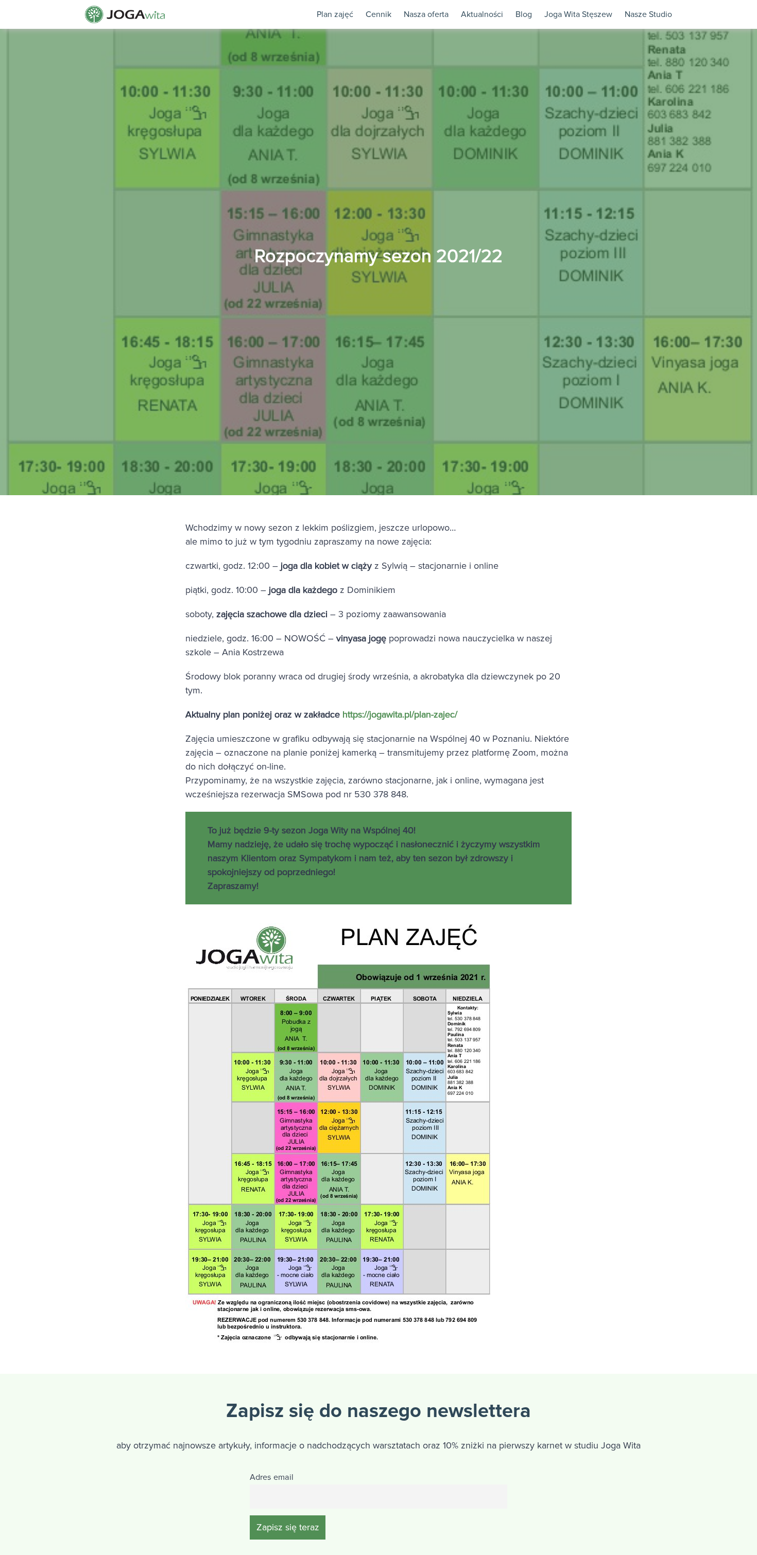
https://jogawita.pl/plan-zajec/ (399, 714)
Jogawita (125, 14)
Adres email (272, 1477)
